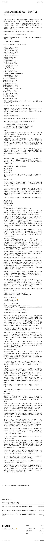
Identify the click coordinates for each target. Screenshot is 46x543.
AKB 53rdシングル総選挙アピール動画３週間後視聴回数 (16, 485)
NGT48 (20, 14)
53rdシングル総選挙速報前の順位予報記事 (15, 34)
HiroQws (8, 14)
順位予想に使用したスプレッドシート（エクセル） (17, 105)
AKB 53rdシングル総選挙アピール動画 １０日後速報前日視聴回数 (18, 515)
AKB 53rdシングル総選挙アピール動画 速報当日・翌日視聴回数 (19, 510)
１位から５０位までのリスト (11, 41)
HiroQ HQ (4, 2)
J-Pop (18, 14)
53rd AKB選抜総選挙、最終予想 (10, 503)
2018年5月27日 (25, 310)
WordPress (42, 540)
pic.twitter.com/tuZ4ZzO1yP (34, 307)
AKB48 (15, 14)
